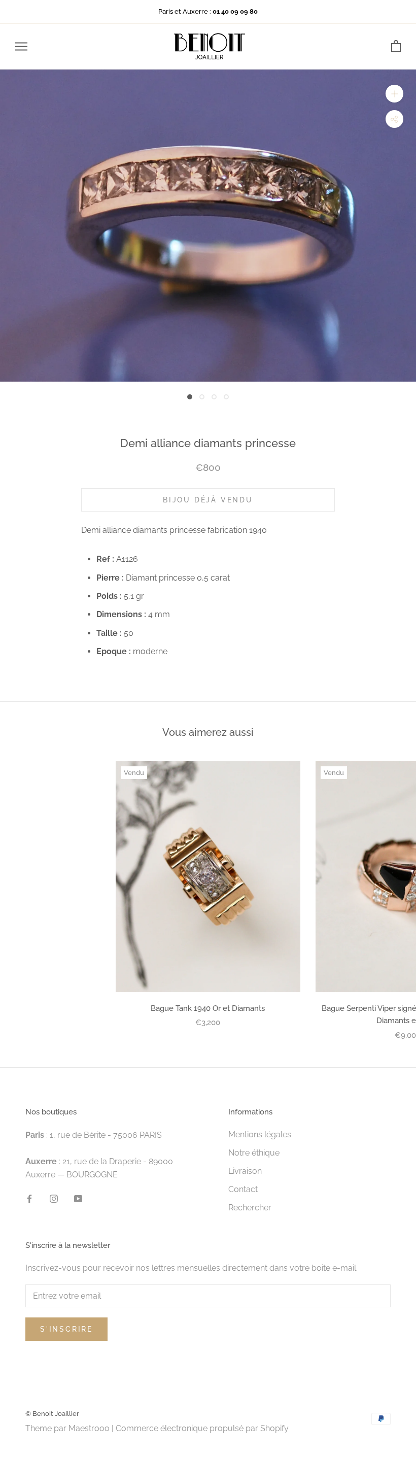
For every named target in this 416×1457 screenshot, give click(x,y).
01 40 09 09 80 (235, 11)
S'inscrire (66, 1329)
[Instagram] (54, 1198)
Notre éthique (254, 1153)
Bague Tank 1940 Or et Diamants (208, 1008)
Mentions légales (259, 1134)
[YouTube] (78, 1198)
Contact (243, 1189)
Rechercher (249, 1207)
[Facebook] (29, 1198)
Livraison (245, 1171)
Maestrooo (89, 1428)
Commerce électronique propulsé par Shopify (202, 1428)
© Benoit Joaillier (52, 1413)
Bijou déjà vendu (208, 500)
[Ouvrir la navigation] (21, 46)
